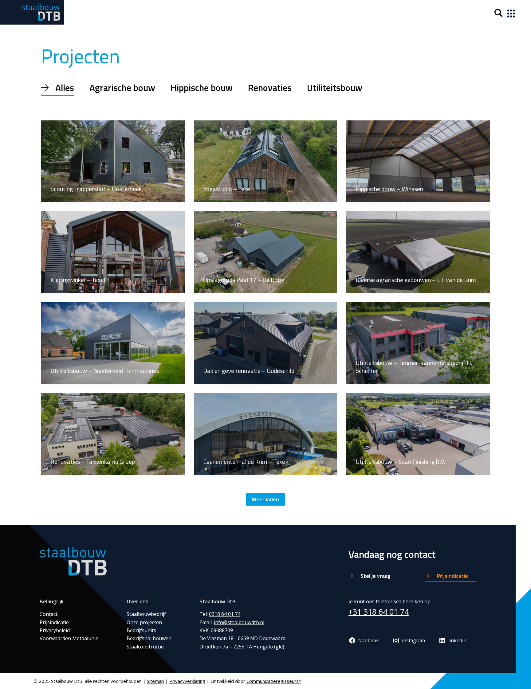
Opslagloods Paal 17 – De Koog (243, 279)
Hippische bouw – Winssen (389, 189)
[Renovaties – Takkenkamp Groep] (113, 434)
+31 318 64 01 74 (378, 611)
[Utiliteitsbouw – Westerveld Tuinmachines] (113, 343)
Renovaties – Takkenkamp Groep (92, 461)
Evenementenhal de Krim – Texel (245, 461)
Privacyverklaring (187, 681)
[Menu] (510, 12)
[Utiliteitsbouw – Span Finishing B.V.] (418, 434)
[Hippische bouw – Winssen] (418, 161)
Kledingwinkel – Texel (77, 279)
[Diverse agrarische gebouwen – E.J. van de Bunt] (418, 252)
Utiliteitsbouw (334, 87)
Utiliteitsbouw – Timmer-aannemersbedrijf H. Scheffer (414, 366)
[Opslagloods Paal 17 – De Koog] (265, 252)
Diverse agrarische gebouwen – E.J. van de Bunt (416, 279)
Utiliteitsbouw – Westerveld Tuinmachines (104, 370)
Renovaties (270, 87)
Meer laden (265, 499)
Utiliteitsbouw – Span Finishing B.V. (400, 461)
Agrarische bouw (122, 87)
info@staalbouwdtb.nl (239, 622)
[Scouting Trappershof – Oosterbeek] (113, 161)
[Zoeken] (498, 13)
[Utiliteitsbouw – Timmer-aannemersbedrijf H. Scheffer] (418, 343)
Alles (64, 87)
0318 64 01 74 (224, 614)
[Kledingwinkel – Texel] (113, 252)
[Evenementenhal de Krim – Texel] (265, 434)
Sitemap (155, 681)
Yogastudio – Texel (227, 189)
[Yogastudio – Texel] (265, 161)
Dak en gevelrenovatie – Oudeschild (248, 370)
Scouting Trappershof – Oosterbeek (96, 189)
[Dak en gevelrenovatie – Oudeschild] (265, 343)
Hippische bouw (202, 87)
